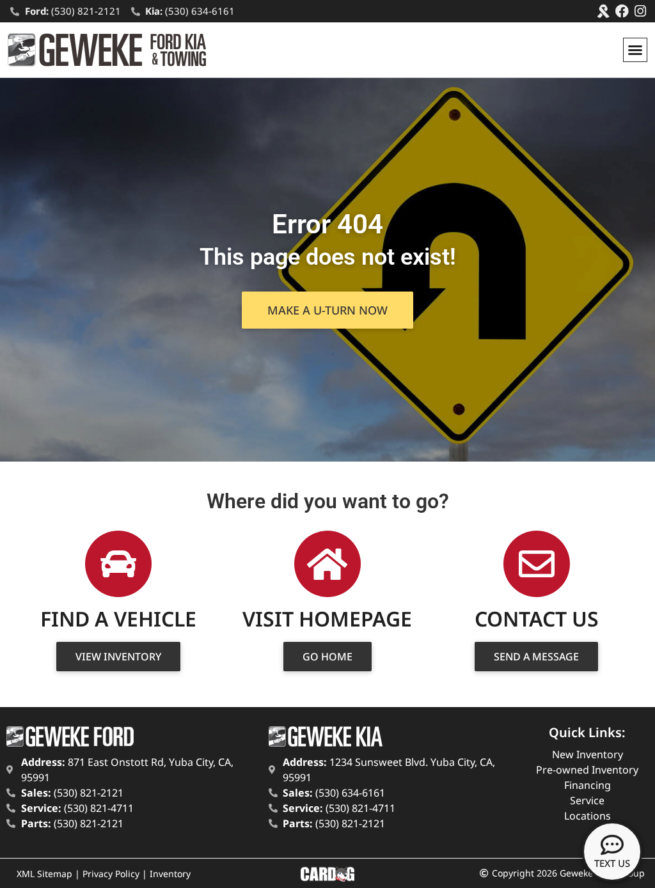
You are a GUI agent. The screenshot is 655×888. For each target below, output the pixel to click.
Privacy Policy (111, 874)
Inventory (170, 874)
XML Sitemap (44, 874)
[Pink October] (603, 11)
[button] (635, 50)
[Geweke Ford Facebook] (622, 11)
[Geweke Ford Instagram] (640, 11)
